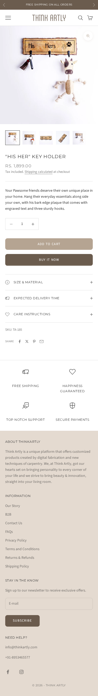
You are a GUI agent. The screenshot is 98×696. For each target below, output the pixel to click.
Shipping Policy (17, 566)
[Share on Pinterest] (34, 341)
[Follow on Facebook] (7, 672)
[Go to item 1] (12, 137)
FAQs (9, 531)
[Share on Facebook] (20, 341)
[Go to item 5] (79, 137)
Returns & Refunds (19, 557)
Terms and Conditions (22, 549)
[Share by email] (41, 341)
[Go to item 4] (62, 137)
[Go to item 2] (29, 137)
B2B (8, 514)
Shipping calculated (39, 171)
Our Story (12, 506)
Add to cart (49, 244)
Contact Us (13, 523)
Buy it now (49, 259)
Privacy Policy (16, 540)
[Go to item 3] (46, 137)
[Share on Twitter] (27, 341)
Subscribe (22, 620)
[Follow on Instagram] (21, 672)
